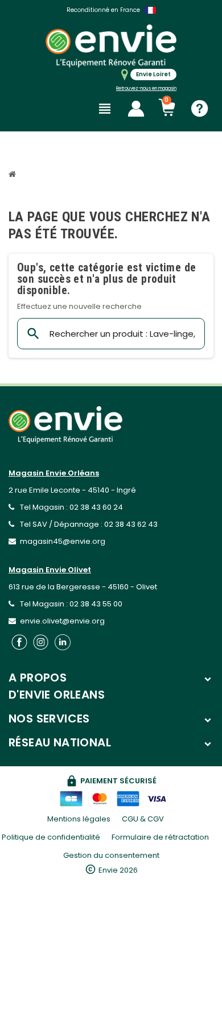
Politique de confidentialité (51, 837)
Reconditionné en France (103, 10)
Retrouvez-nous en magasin (146, 88)
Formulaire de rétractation (160, 837)
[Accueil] (14, 175)
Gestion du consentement (111, 855)
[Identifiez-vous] (136, 108)
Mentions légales (78, 818)
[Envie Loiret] (111, 45)
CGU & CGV (143, 818)
